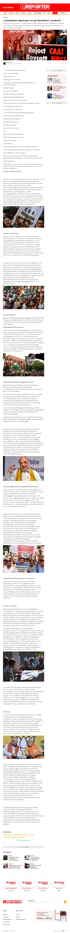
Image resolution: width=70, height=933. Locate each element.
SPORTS (30, 13)
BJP (12, 834)
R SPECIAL (23, 13)
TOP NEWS (10, 13)
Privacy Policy (6, 922)
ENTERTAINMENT (37, 13)
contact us (27, 847)
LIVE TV (17, 914)
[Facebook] (14, 891)
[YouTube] (16, 891)
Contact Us (6, 917)
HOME (5, 13)
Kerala (54, 78)
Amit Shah (26, 834)
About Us (5, 914)
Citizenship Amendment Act (10, 837)
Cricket (55, 94)
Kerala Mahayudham (21, 919)
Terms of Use (6, 924)
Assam (31, 834)
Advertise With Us (7, 919)
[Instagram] (19, 891)
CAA (20, 837)
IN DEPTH (17, 13)
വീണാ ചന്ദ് (9, 62)
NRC (24, 837)
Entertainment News (58, 86)
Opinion (5, 17)
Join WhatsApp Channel (24, 840)
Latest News (7, 834)
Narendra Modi (18, 834)
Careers (18, 917)
